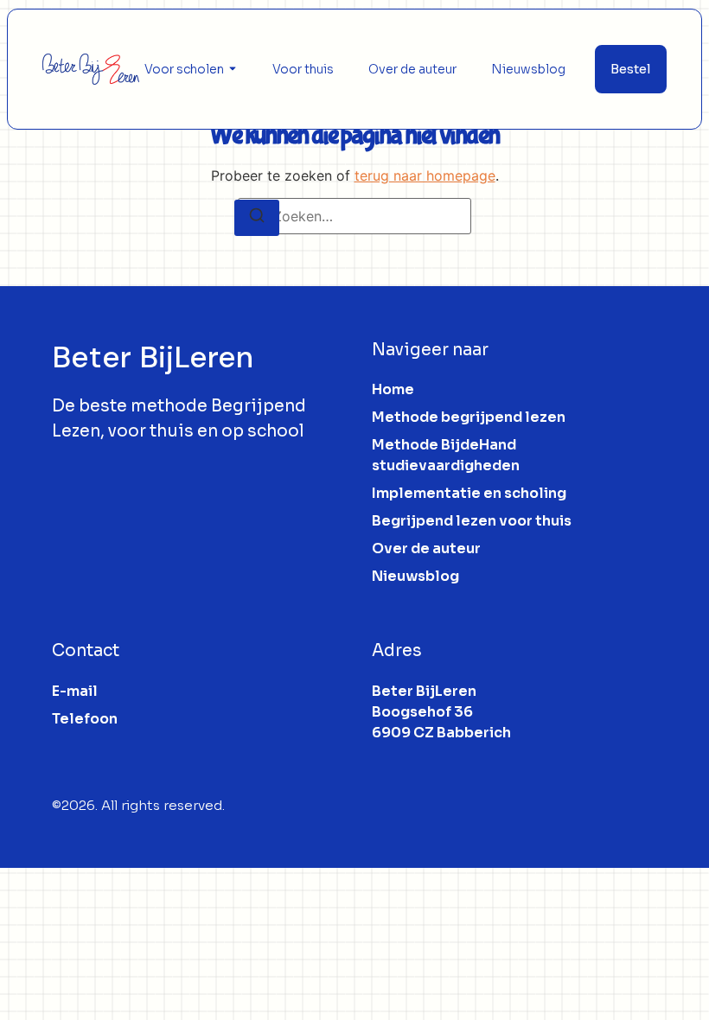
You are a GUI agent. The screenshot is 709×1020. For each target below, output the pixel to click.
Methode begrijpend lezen (468, 417)
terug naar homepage (424, 175)
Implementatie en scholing (469, 493)
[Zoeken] (256, 218)
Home (393, 389)
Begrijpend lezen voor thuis (472, 521)
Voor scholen (184, 69)
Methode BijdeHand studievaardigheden (446, 455)
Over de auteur (412, 69)
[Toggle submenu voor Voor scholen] (231, 69)
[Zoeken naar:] (354, 216)
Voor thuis (303, 69)
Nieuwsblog (528, 69)
